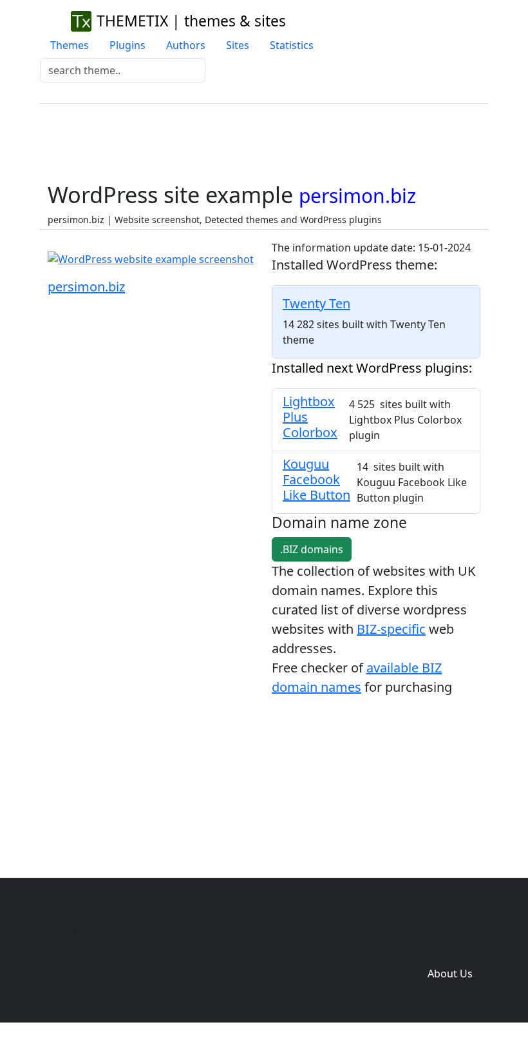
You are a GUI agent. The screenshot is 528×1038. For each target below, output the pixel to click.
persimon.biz (86, 286)
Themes (69, 45)
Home (339, 922)
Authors (185, 45)
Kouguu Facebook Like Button (316, 479)
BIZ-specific (391, 629)
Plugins (127, 45)
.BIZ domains (311, 549)
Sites (237, 45)
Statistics (292, 45)
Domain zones (448, 948)
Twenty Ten (316, 303)
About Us (450, 973)
